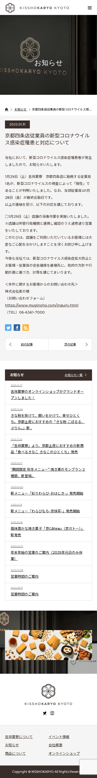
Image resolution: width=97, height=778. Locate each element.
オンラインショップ (64, 753)
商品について (15, 753)
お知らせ (12, 745)
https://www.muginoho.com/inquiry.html (41, 305)
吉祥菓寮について (19, 737)
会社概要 (55, 745)
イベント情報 (58, 737)
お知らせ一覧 (74, 375)
